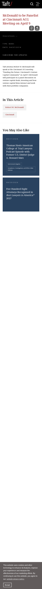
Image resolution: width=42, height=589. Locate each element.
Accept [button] (7, 585)
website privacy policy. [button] (15, 579)
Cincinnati (9, 115)
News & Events (9, 36)
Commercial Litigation (14, 164)
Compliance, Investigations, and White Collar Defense (20, 169)
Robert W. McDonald (14, 107)
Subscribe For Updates (15, 55)
